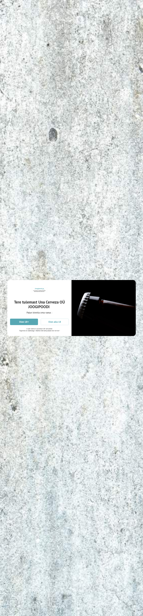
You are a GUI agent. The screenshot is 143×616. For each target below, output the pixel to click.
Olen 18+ (24, 321)
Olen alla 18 (54, 321)
